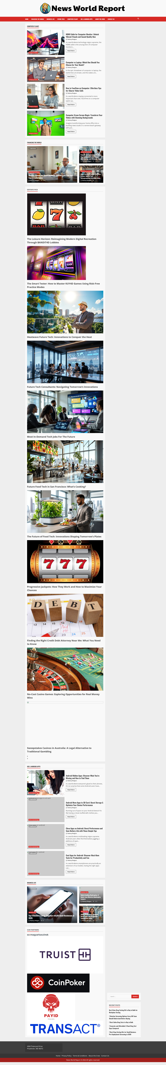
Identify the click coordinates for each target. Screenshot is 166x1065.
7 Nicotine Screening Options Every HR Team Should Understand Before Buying (123, 1017)
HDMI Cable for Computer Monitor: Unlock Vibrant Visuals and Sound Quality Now (45, 42)
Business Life (50, 19)
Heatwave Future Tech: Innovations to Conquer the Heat (59, 337)
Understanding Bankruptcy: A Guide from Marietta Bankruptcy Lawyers (91, 897)
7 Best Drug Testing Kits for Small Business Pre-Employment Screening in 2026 (122, 1033)
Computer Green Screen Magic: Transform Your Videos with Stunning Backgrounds (45, 123)
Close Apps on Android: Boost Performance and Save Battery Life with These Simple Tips (45, 836)
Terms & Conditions (80, 1056)
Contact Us (111, 19)
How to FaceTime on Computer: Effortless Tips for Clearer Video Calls (45, 96)
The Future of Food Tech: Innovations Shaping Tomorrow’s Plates (64, 536)
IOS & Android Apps (86, 19)
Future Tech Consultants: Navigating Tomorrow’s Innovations (62, 386)
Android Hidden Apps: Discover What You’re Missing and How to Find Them (45, 782)
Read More (71, 51)
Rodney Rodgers (72, 39)
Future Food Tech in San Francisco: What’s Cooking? (56, 486)
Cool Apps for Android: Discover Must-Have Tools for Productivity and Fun (45, 863)
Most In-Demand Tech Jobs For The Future (51, 436)
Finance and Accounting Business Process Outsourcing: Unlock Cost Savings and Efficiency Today (91, 157)
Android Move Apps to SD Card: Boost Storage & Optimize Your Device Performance (45, 809)
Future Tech (61, 19)
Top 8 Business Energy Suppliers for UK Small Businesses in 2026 (52, 904)
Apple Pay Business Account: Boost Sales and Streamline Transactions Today (89, 916)
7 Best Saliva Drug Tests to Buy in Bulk (121, 1022)
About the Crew (100, 19)
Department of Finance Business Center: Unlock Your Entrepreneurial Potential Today (91, 176)
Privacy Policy (66, 1056)
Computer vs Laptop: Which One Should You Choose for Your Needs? (45, 69)
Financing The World (37, 19)
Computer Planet (72, 19)
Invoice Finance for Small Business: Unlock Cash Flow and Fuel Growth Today (52, 164)
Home (26, 19)
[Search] (138, 18)
